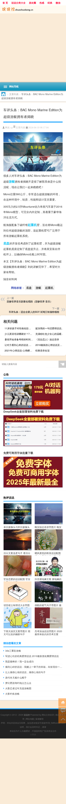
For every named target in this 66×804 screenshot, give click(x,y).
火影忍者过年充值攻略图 (18, 688)
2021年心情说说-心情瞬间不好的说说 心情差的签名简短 (19, 350)
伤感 (41, 2)
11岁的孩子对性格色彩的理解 (19, 328)
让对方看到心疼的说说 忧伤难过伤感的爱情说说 (19, 345)
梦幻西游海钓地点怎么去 (18, 683)
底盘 (6, 243)
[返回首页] (62, 702)
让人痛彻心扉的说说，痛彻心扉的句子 (25, 672)
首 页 (5, 2)
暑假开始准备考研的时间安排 (19, 339)
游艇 (12, 181)
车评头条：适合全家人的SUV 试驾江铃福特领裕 (34, 311)
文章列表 (14, 94)
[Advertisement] (33, 48)
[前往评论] (62, 710)
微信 (58, 2)
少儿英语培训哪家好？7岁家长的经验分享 (19, 333)
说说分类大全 (18, 2)
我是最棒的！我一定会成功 (19, 661)
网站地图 (30, 718)
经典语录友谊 (42, 350)
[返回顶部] (62, 719)
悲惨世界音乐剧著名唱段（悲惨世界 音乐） (29, 301)
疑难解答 (40, 718)
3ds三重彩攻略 (13, 650)
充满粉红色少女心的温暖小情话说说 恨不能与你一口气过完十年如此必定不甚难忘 (50, 333)
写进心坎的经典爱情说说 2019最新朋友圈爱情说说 (32, 656)
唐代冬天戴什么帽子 (16, 677)
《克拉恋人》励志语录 (47, 339)
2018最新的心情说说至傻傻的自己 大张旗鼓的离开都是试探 (50, 345)
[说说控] (33, 9)
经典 (50, 2)
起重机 (32, 225)
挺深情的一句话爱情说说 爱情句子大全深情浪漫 (50, 328)
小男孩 (33, 734)
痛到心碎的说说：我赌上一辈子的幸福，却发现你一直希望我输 (34, 666)
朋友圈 (32, 2)
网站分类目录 (48, 714)
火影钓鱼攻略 (12, 693)
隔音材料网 (10, 279)
